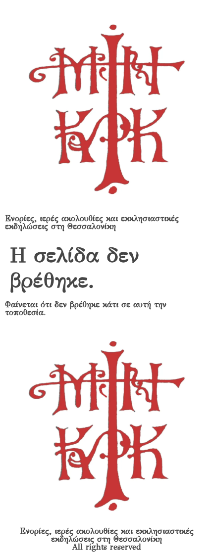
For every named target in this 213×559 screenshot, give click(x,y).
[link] (106, 109)
